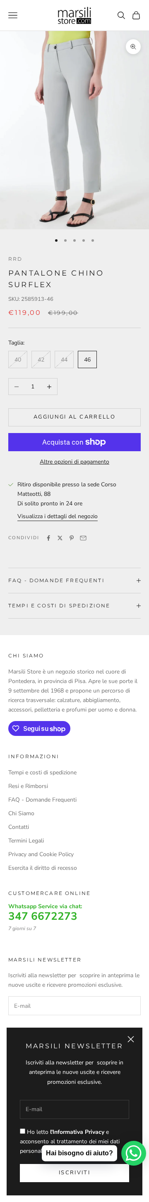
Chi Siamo (21, 813)
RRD (15, 259)
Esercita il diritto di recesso (42, 868)
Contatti (18, 827)
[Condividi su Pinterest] (71, 538)
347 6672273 (42, 916)
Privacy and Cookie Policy (41, 854)
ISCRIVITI (74, 1172)
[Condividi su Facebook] (48, 538)
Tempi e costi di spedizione (42, 772)
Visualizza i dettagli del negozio (57, 516)
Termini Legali (26, 841)
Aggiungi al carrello (74, 417)
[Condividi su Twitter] (60, 538)
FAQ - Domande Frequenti (42, 800)
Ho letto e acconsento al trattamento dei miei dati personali (70, 1141)
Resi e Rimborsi (28, 786)
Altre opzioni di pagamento (74, 462)
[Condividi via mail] (83, 538)
